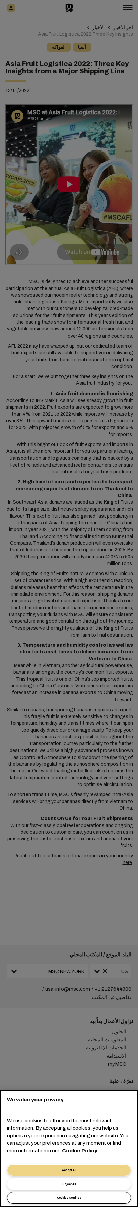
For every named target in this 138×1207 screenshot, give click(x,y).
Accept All (69, 1170)
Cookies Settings (69, 1197)
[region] (69, 1148)
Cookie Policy (79, 1150)
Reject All (69, 1184)
